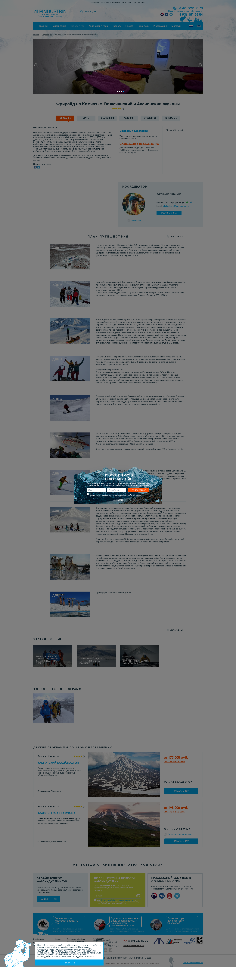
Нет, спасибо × (118, 500)
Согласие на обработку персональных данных (109, 494)
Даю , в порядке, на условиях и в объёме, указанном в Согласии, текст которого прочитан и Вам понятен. (118, 494)
